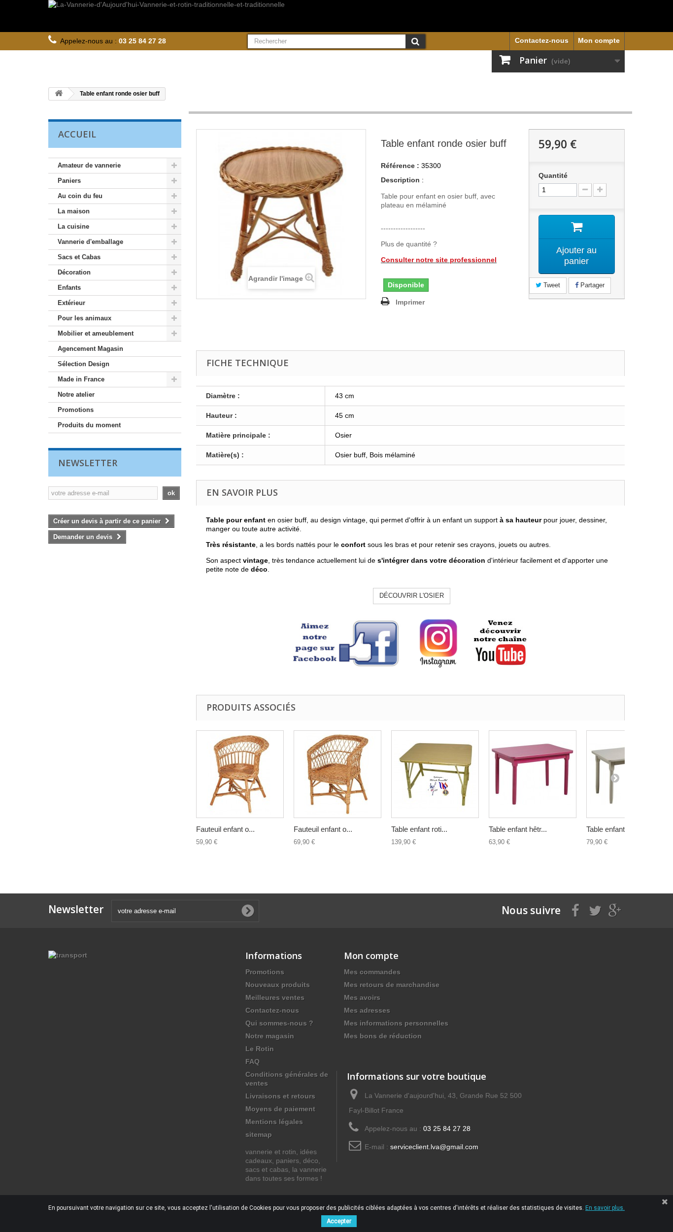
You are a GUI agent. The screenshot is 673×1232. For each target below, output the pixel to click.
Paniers (69, 180)
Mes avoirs (362, 997)
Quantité (553, 175)
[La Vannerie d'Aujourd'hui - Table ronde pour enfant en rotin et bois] (435, 774)
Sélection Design (83, 364)
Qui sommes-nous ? (279, 1023)
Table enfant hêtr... (518, 829)
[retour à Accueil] (58, 94)
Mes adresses (367, 1010)
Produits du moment (89, 425)
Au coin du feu (80, 196)
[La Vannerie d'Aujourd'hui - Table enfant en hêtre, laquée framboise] (532, 774)
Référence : (400, 166)
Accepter (339, 1221)
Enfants (69, 287)
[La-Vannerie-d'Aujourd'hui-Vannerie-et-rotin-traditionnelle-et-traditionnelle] (336, 16)
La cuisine (73, 226)
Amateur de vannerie (89, 165)
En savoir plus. (605, 1207)
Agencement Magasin (90, 348)
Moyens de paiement (280, 1109)
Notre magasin (269, 1036)
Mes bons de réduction (383, 1036)
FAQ (252, 1061)
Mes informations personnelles (396, 1023)
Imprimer (410, 302)
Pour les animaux (84, 318)
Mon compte (599, 40)
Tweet (550, 285)
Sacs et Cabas (79, 257)
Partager (591, 285)
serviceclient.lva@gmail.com (434, 1147)
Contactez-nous (542, 40)
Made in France (81, 379)
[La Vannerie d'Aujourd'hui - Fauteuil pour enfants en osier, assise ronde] (240, 774)
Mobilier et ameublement (96, 333)
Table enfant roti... (419, 829)
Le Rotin (259, 1049)
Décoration (74, 272)
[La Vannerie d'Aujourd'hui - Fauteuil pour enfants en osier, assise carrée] (337, 774)
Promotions (76, 409)
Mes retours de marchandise (391, 985)
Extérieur (71, 303)
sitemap (258, 1134)
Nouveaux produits (277, 985)
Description (400, 180)
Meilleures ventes (274, 997)
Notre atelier (76, 394)
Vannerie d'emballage (90, 241)
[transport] (67, 954)
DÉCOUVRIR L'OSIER (411, 595)
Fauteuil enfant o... (225, 829)
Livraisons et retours (280, 1096)
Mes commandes (372, 972)
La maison (74, 211)
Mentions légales (274, 1122)
